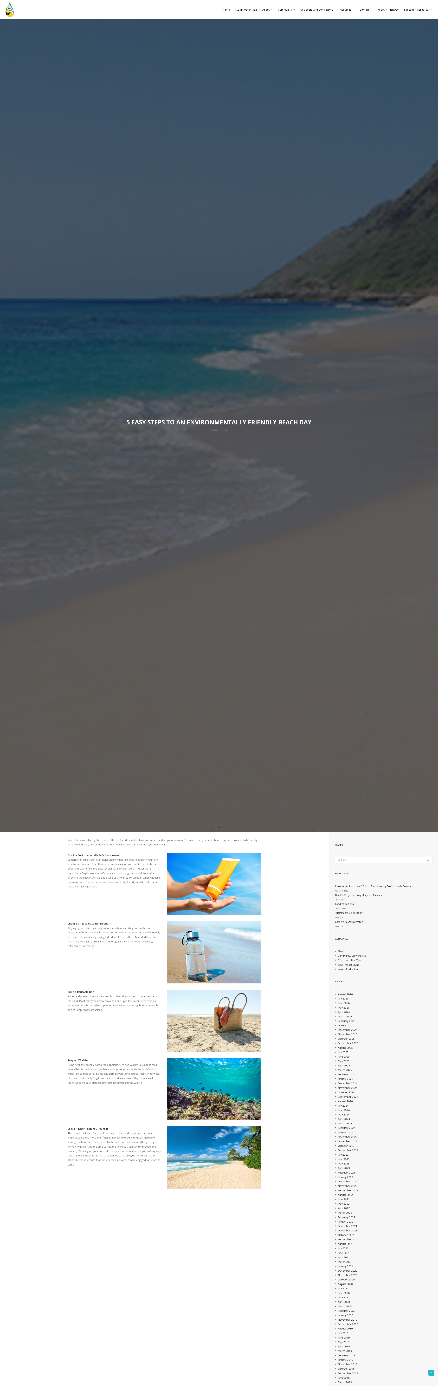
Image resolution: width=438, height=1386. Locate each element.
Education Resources (417, 9)
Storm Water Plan (246, 9)
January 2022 (345, 1221)
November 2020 (347, 1275)
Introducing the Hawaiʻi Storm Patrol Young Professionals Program (374, 886)
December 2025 (347, 1029)
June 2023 (344, 1159)
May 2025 (344, 1061)
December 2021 (347, 1226)
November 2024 (347, 1088)
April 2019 (344, 1346)
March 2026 (345, 1016)
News (341, 951)
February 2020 (346, 1310)
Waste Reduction (348, 969)
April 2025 (344, 1065)
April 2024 (344, 1119)
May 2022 (344, 1203)
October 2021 (346, 1235)
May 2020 (344, 1297)
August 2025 (345, 1047)
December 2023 (347, 1137)
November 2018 (347, 1364)
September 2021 (348, 1239)
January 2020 (345, 1315)
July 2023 (343, 1154)
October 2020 (346, 1279)
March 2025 (345, 1070)
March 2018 (345, 1382)
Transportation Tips (349, 960)
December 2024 (347, 1083)
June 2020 (344, 1293)
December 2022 (347, 1181)
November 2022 (347, 1186)
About (266, 9)
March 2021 (345, 1261)
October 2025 (346, 1038)
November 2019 (347, 1319)
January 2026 (345, 1025)
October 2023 (346, 1145)
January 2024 (345, 1132)
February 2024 (346, 1127)
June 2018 (344, 1377)
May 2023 (344, 1163)
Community (285, 9)
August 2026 (345, 994)
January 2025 (345, 1078)
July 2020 (343, 1288)
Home (226, 9)
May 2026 (344, 1007)
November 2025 (347, 1034)
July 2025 (343, 1052)
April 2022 (344, 1208)
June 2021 (344, 1252)
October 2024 (346, 1092)
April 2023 (344, 1168)
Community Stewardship (352, 955)
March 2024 (345, 1123)
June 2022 (344, 1199)
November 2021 (347, 1230)
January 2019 (345, 1359)
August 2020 (345, 1284)
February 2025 (346, 1074)
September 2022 (348, 1190)
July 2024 (343, 1105)
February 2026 (346, 1021)
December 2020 (347, 1270)
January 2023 (345, 1177)
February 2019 (346, 1355)
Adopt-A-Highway (388, 9)
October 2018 (346, 1368)
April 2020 (344, 1302)
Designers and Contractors (316, 9)
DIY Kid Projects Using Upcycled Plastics (358, 895)
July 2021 (343, 1248)
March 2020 (345, 1306)
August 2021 (345, 1243)
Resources (345, 9)
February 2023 (346, 1172)
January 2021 (345, 1266)
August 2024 (345, 1101)
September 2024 (348, 1096)
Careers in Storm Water (349, 921)
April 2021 (344, 1257)
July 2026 (343, 998)
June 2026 (344, 1003)
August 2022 (345, 1194)
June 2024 (344, 1110)
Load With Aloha (344, 904)
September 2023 (348, 1150)
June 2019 (344, 1337)
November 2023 (347, 1141)
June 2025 (344, 1056)
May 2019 (344, 1342)
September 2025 (348, 1043)
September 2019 (348, 1324)
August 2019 (345, 1328)
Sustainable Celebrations (349, 912)
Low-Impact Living (348, 964)
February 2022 (346, 1217)
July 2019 (343, 1333)
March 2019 (345, 1351)
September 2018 (348, 1373)
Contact (364, 9)
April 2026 (344, 1012)
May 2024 (344, 1114)
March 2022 (345, 1212)
